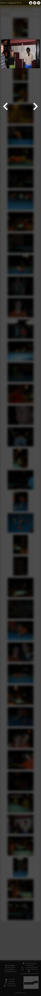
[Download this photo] (30, 3)
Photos (3, 3)
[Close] (38, 3)
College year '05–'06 (14, 3)
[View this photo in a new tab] (34, 3)
